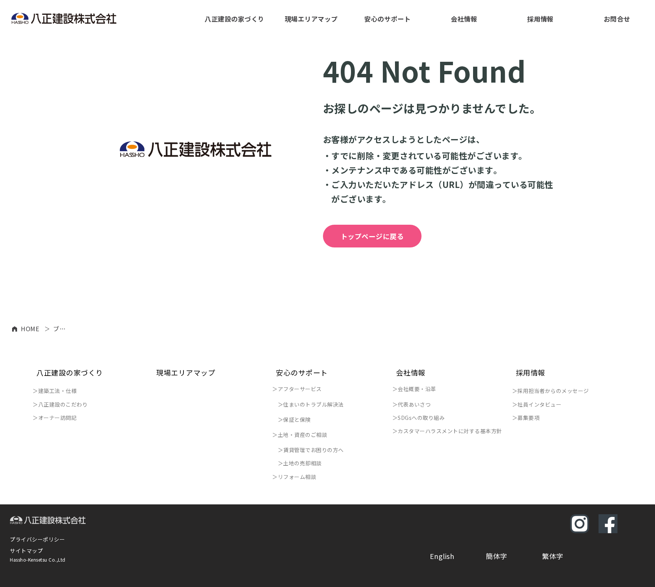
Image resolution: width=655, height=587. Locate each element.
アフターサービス (300, 389)
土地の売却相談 (302, 463)
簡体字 (496, 556)
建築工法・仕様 (57, 390)
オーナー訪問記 (57, 417)
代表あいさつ (414, 404)
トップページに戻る (372, 236)
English (442, 556)
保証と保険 (297, 419)
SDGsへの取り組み (421, 417)
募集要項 (528, 417)
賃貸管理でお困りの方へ (313, 450)
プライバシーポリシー (37, 539)
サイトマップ (26, 550)
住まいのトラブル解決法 (313, 404)
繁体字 (552, 556)
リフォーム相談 (297, 477)
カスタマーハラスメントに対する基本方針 (450, 431)
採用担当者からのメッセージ (553, 390)
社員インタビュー (539, 404)
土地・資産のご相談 (303, 434)
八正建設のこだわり (63, 404)
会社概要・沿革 (417, 389)
